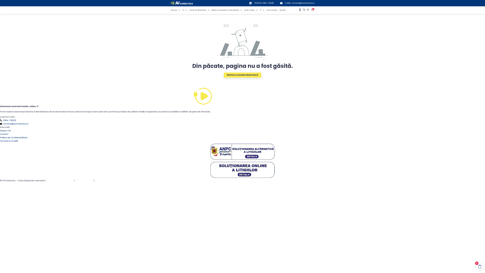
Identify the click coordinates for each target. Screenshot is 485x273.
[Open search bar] (304, 10)
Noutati (282, 10)
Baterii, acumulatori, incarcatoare (225, 10)
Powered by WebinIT (105, 180)
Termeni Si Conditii (84, 180)
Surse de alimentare (198, 10)
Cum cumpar (271, 10)
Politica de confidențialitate (60, 180)
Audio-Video (249, 10)
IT (260, 10)
